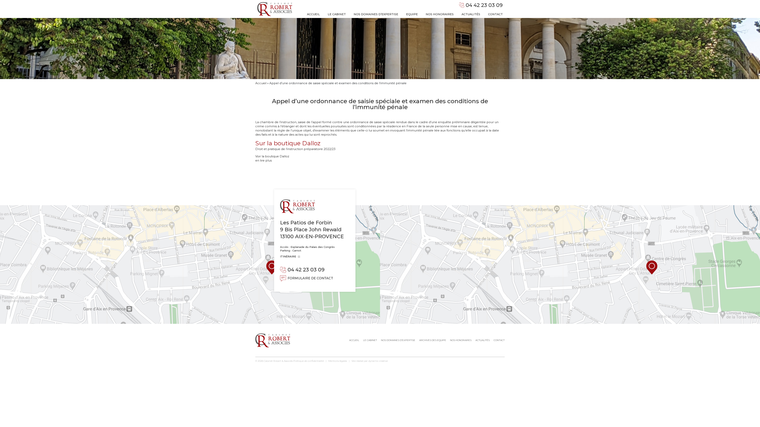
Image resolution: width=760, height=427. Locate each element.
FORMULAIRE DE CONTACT (310, 278)
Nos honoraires (440, 14)
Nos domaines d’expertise (376, 14)
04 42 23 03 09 (484, 5)
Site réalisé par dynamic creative (370, 360)
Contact (495, 14)
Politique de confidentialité (308, 360)
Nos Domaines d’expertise (398, 340)
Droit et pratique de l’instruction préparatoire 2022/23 (295, 149)
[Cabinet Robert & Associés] (274, 9)
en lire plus (263, 160)
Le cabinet (337, 14)
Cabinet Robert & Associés (278, 360)
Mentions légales (337, 360)
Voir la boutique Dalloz (272, 156)
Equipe (412, 14)
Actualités (471, 14)
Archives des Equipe (432, 340)
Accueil (313, 14)
